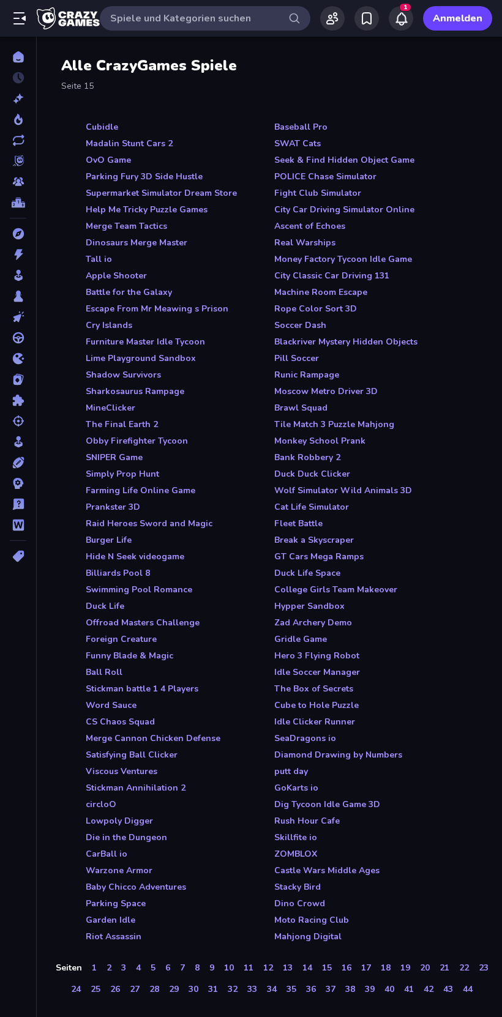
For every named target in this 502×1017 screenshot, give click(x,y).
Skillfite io (295, 837)
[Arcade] (18, 275)
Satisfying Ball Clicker (132, 755)
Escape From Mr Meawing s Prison (157, 309)
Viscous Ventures (121, 771)
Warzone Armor (119, 870)
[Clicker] (18, 317)
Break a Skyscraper (314, 540)
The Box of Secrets (313, 689)
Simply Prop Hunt (122, 474)
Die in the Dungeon (126, 837)
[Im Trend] (18, 119)
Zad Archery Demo (313, 622)
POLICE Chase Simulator (325, 176)
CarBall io (106, 854)
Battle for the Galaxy (129, 292)
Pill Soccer (296, 358)
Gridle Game (300, 639)
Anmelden (457, 18)
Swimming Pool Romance (139, 589)
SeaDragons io (305, 738)
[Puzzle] (18, 400)
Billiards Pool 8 (118, 573)
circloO (101, 804)
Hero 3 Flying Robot (316, 655)
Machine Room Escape (320, 292)
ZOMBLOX (295, 854)
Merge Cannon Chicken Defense (153, 738)
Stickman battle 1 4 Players (142, 689)
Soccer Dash (300, 325)
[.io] (18, 358)
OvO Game (108, 160)
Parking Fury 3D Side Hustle (144, 176)
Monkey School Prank (319, 441)
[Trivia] (18, 504)
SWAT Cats (297, 143)
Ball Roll (104, 672)
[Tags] (18, 556)
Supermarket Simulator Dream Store (161, 193)
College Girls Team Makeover (335, 589)
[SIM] (18, 441)
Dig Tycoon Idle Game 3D (327, 804)
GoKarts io (296, 788)
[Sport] (18, 462)
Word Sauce (111, 705)
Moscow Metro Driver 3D (326, 391)
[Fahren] (18, 337)
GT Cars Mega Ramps (319, 556)
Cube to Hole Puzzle (316, 705)
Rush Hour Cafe (307, 821)
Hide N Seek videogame (135, 556)
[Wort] (18, 525)
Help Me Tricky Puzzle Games (147, 209)
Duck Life (105, 606)
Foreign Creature (121, 639)
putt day (291, 771)
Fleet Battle (298, 523)
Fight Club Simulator (317, 193)
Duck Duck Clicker (312, 474)
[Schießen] (18, 421)
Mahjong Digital (308, 936)
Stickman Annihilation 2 (135, 788)
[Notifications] (401, 18)
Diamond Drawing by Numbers (338, 755)
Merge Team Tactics (126, 226)
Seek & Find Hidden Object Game (344, 160)
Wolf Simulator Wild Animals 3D (343, 490)
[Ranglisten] (18, 202)
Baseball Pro (301, 127)
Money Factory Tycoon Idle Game (343, 259)
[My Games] (366, 18)
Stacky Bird (297, 887)
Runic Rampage (306, 375)
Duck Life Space (307, 573)
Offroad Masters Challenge (143, 622)
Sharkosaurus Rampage (135, 391)
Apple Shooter (116, 275)
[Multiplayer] (18, 181)
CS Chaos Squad (120, 722)
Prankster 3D (113, 507)
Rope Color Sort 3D (315, 309)
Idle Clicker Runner (314, 722)
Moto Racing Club (311, 920)
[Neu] (18, 98)
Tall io (99, 259)
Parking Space (116, 903)
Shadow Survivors (123, 375)
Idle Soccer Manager (317, 672)
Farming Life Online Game (140, 490)
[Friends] (332, 18)
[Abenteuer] (18, 233)
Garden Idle (110, 920)
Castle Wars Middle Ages (327, 870)
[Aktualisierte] (18, 140)
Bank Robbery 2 (307, 457)
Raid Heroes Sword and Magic (149, 523)
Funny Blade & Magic (129, 655)
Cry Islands (109, 325)
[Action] (18, 254)
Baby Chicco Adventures (136, 887)
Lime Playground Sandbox (141, 358)
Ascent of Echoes (309, 226)
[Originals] (18, 161)
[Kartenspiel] (18, 379)
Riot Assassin (113, 936)
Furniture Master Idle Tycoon (145, 342)
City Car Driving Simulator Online (344, 209)
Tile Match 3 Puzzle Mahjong (334, 424)
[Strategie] (18, 483)
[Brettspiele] (18, 296)
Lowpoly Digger (119, 821)
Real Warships (304, 242)
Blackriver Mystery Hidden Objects (346, 342)
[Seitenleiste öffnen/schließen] (19, 18)
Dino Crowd (299, 903)
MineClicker (110, 408)
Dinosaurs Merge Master (136, 242)
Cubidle (102, 127)
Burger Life (109, 540)
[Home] (18, 57)
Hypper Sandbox (309, 606)
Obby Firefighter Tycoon (137, 441)
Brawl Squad (301, 408)
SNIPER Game (114, 457)
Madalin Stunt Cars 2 (129, 143)
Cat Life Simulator (311, 507)
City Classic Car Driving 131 (331, 275)
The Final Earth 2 (122, 424)
